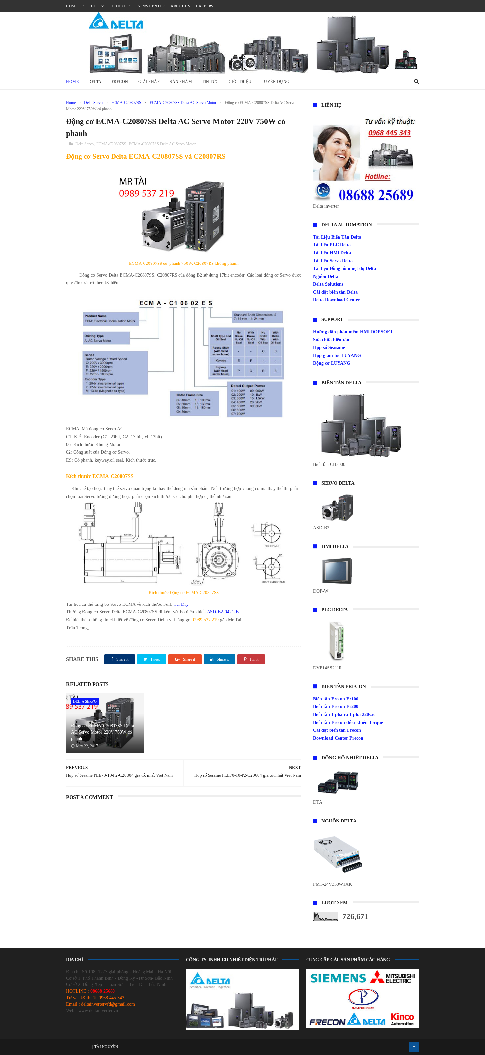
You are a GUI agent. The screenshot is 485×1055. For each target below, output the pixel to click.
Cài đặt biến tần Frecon (337, 730)
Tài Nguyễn (105, 1047)
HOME (72, 6)
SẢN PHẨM (181, 81)
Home (72, 81)
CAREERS (204, 6)
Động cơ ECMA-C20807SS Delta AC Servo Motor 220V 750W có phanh (102, 732)
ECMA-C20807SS (126, 102)
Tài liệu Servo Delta (333, 260)
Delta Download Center (336, 299)
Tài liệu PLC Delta (332, 244)
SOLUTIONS (94, 6)
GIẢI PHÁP (149, 81)
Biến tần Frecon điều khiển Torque (348, 722)
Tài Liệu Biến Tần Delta (337, 237)
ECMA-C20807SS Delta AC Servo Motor (183, 102)
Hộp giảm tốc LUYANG (337, 355)
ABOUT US (180, 6)
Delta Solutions (328, 284)
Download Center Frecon (338, 738)
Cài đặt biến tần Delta (335, 292)
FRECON (120, 81)
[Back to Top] (414, 1047)
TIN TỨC (210, 81)
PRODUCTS (122, 6)
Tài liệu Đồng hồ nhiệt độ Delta (344, 268)
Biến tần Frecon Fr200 (335, 706)
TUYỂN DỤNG (276, 81)
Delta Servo (93, 102)
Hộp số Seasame (329, 347)
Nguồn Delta (325, 276)
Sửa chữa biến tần (331, 339)
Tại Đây (180, 604)
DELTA (95, 81)
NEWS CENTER (151, 6)
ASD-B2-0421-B (222, 611)
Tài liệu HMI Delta (332, 252)
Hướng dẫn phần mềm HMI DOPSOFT (353, 331)
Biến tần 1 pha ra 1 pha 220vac (344, 714)
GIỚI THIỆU (240, 81)
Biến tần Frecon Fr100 (335, 699)
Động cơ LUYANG (331, 363)
